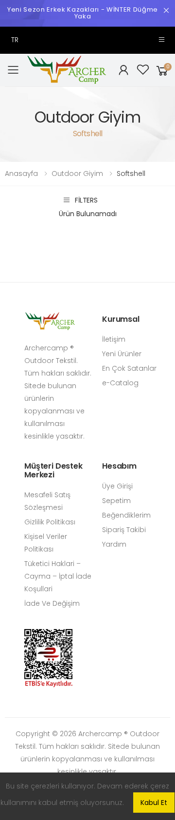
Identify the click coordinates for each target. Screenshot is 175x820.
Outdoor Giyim (77, 173)
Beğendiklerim (126, 515)
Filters (86, 200)
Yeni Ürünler (121, 354)
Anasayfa (21, 173)
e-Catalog (120, 383)
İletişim (113, 339)
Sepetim (116, 500)
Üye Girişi (117, 486)
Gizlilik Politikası (49, 522)
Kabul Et (153, 802)
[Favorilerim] (143, 70)
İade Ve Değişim (52, 603)
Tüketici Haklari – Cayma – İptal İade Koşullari (57, 576)
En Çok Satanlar (129, 368)
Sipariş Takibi (124, 530)
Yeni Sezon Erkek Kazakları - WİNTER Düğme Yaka (82, 13)
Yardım (114, 544)
